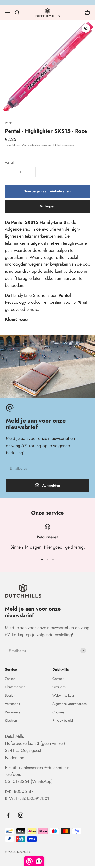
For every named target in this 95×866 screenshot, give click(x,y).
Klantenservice (15, 686)
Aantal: (10, 162)
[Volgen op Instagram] (20, 815)
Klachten (11, 720)
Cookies (58, 712)
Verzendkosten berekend (37, 145)
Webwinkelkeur (63, 695)
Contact (57, 678)
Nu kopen (47, 206)
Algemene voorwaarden (69, 703)
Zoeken (10, 678)
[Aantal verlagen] (11, 172)
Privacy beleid (62, 720)
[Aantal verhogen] (29, 172)
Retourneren (13, 712)
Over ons (59, 686)
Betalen (10, 695)
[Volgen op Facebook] (8, 815)
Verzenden (12, 703)
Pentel (9, 122)
